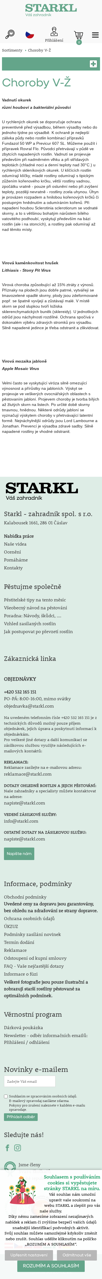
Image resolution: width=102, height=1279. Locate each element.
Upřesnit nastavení (28, 1255)
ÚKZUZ (11, 926)
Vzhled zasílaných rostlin (30, 623)
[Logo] (51, 11)
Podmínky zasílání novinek (32, 934)
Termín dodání (19, 942)
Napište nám (19, 854)
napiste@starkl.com (24, 803)
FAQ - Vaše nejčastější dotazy (34, 966)
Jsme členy (30, 1164)
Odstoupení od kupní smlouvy (35, 958)
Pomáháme (16, 560)
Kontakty (13, 568)
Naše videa (15, 544)
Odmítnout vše (77, 1255)
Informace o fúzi (21, 974)
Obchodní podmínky (51, 903)
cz (30, 34)
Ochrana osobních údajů (29, 918)
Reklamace (15, 950)
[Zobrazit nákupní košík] (78, 35)
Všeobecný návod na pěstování (35, 607)
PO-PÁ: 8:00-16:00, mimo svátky (37, 698)
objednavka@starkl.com (29, 706)
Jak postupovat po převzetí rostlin (38, 631)
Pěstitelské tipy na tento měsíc (35, 600)
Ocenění (12, 552)
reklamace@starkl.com (28, 774)
